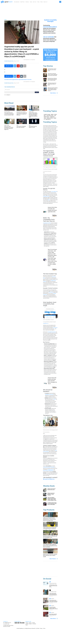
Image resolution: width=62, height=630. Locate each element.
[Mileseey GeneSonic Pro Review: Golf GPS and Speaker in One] (50, 532)
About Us (45, 1)
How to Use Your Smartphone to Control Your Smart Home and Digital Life (8, 128)
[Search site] (60, 2)
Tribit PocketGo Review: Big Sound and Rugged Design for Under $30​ (49, 528)
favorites (29, 79)
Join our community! (48, 36)
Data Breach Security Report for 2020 (33, 127)
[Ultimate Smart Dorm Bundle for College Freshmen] (44, 494)
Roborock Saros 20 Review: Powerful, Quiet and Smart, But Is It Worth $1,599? (52, 79)
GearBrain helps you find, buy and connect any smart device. (53, 586)
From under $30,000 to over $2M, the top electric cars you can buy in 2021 (9, 113)
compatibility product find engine (48, 467)
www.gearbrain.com (45, 323)
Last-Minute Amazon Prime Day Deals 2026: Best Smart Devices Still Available (51, 503)
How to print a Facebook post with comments (21, 127)
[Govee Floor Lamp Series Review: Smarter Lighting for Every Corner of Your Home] (45, 75)
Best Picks (22, 1)
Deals (31, 1)
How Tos (34, 1)
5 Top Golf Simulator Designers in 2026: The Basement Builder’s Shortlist (53, 608)
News (38, 1)
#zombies (6, 79)
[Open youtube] (20, 622)
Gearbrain (52, 598)
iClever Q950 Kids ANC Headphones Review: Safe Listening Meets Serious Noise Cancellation (50, 545)
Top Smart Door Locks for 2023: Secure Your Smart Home (52, 69)
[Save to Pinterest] (18, 65)
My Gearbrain (16, 1)
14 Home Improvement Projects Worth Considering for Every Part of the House (53, 601)
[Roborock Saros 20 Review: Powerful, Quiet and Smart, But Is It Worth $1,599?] (45, 80)
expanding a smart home (49, 394)
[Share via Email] (21, 66)
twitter (10, 79)
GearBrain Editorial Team (52, 583)
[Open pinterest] (18, 622)
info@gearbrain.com (8, 622)
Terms (44, 628)
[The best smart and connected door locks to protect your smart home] (45, 70)
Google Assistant (50, 469)
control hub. (51, 292)
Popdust (26, 622)
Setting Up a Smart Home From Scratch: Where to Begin (52, 84)
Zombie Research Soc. (9, 61)
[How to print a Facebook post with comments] (22, 121)
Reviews (27, 1)
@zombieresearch (23, 79)
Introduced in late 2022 (47, 222)
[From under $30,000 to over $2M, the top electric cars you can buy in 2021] (9, 107)
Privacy (41, 628)
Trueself (33, 622)
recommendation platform (50, 26)
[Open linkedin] (23, 622)
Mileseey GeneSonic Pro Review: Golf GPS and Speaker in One (50, 536)
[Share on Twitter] (14, 65)
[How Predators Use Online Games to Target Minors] (45, 614)
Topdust (30, 622)
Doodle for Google (47, 114)
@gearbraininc (15, 79)
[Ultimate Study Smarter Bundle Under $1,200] (44, 490)
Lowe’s (54, 399)
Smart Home (31, 111)
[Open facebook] (16, 622)
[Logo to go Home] (7, 1)
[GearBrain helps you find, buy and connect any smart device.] (45, 583)
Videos (41, 1)
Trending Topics (50, 111)
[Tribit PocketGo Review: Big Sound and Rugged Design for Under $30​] (50, 524)
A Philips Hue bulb (46, 196)
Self (17, 125)
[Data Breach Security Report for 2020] (34, 121)
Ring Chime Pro (48, 119)
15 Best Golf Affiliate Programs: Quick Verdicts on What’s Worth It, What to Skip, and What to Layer (51, 499)
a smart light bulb (54, 191)
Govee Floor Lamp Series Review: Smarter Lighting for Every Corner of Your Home (52, 74)
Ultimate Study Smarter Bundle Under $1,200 (51, 489)
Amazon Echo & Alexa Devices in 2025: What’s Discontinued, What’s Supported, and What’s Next (33, 115)
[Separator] (24, 65)
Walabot (52, 114)
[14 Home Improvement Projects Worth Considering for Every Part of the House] (45, 600)
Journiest (27, 623)
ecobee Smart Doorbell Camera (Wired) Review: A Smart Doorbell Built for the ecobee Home (49, 519)
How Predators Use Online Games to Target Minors (53, 614)
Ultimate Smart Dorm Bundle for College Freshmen (51, 494)
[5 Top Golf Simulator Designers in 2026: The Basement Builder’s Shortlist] (45, 607)
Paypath (30, 623)
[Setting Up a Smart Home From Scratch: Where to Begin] (45, 84)
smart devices (55, 327)
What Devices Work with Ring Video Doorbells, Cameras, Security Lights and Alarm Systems (52, 89)
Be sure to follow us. (49, 479)
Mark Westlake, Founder (52, 591)
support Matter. (53, 233)
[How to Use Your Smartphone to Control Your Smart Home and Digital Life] (9, 121)
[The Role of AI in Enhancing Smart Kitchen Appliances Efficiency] (22, 107)
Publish (37, 92)
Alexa (49, 199)
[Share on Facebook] (8, 65)
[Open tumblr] (22, 622)
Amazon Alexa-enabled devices (48, 470)
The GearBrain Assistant (52, 331)
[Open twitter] (15, 622)
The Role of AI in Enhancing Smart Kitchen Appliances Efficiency (22, 113)
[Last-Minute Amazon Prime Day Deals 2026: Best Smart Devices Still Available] (44, 504)
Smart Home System (49, 115)
